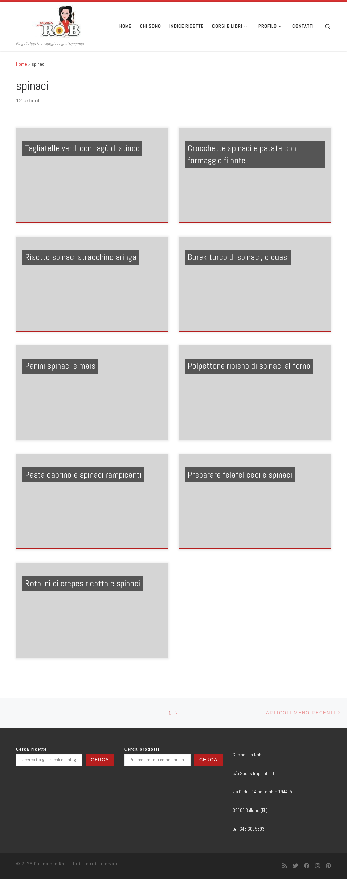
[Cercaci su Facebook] (306, 866)
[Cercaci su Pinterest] (328, 866)
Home (21, 64)
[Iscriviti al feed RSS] (284, 866)
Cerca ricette (31, 749)
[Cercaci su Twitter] (295, 866)
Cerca (100, 759)
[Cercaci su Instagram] (317, 866)
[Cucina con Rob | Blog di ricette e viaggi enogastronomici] (58, 21)
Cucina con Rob (50, 864)
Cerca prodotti (142, 749)
